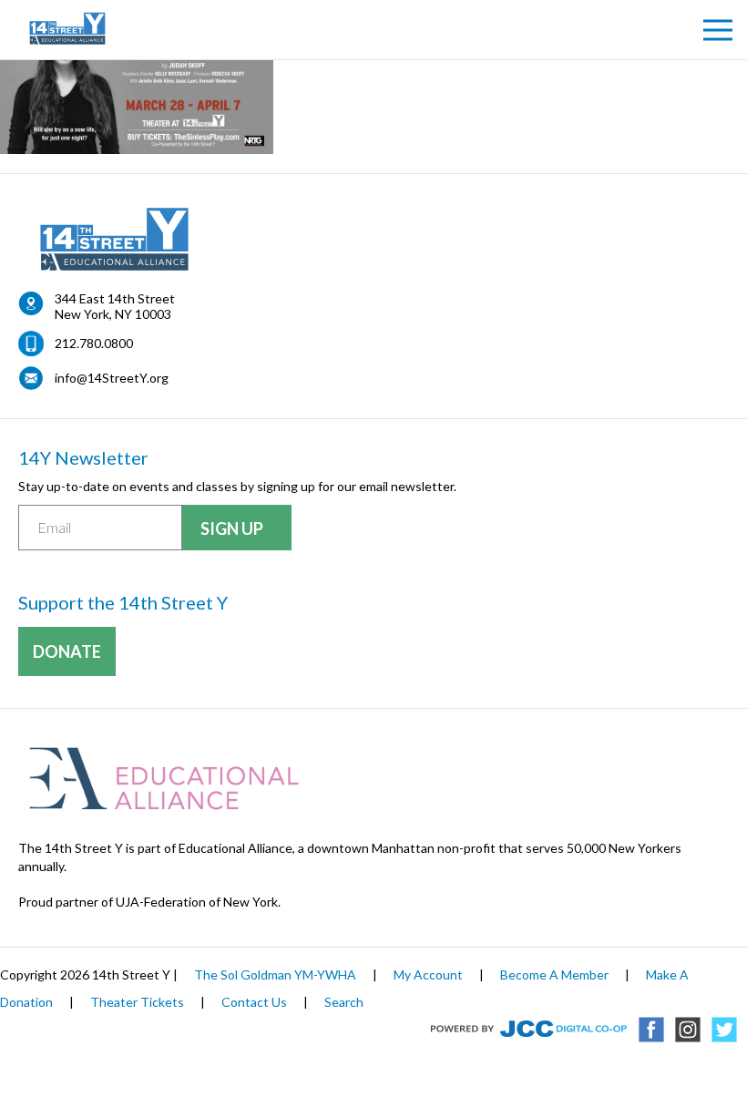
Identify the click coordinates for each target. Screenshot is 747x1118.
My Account (428, 974)
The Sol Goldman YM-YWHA (275, 974)
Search (343, 1002)
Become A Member (554, 974)
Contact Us (254, 1002)
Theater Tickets (137, 1002)
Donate (67, 651)
